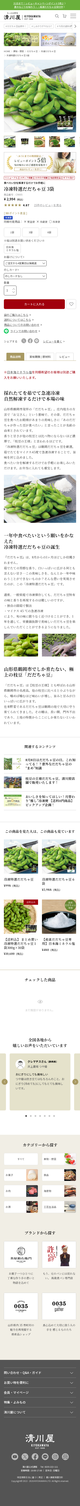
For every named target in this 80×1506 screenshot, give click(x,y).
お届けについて (14, 257)
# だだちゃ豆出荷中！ (16, 26)
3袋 (31, 232)
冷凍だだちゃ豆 (48, 51)
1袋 (12, 232)
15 (35, 205)
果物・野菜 (18, 51)
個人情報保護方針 (54, 1477)
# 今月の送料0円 (65, 26)
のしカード (12, 270)
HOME (7, 51)
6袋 (49, 232)
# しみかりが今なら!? (42, 26)
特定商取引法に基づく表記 (30, 1477)
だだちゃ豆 (32, 51)
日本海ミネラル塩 (12, 248)
